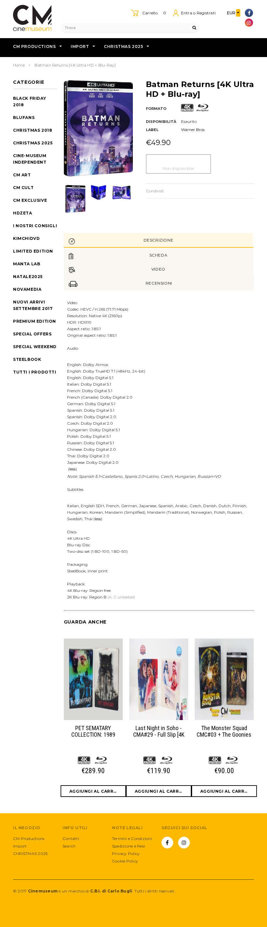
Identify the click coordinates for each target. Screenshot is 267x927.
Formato (156, 108)
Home (19, 65)
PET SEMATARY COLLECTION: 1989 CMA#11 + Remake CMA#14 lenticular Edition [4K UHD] (93, 731)
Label (152, 129)
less (72, 468)
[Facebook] (249, 13)
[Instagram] (249, 23)
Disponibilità (161, 121)
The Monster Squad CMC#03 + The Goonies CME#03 (224, 731)
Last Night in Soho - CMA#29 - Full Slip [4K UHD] (158, 731)
